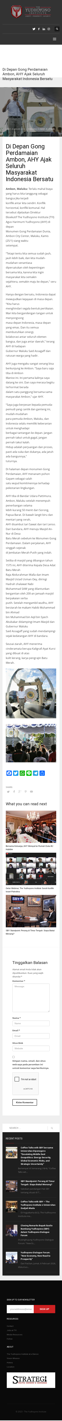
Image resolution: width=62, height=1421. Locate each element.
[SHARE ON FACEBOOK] (14, 791)
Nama (16, 1017)
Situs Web (17, 1043)
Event (42, 129)
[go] (52, 1128)
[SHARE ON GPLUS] (19, 791)
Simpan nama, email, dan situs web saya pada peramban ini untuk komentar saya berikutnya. (30, 1064)
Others (51, 129)
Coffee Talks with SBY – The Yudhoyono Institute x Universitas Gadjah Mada (38, 1204)
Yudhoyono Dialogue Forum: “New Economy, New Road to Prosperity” (35, 1255)
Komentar (18, 981)
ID (46, 129)
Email (16, 1030)
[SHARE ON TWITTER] (8, 791)
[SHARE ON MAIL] (31, 791)
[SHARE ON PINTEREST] (25, 791)
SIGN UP (44, 1309)
